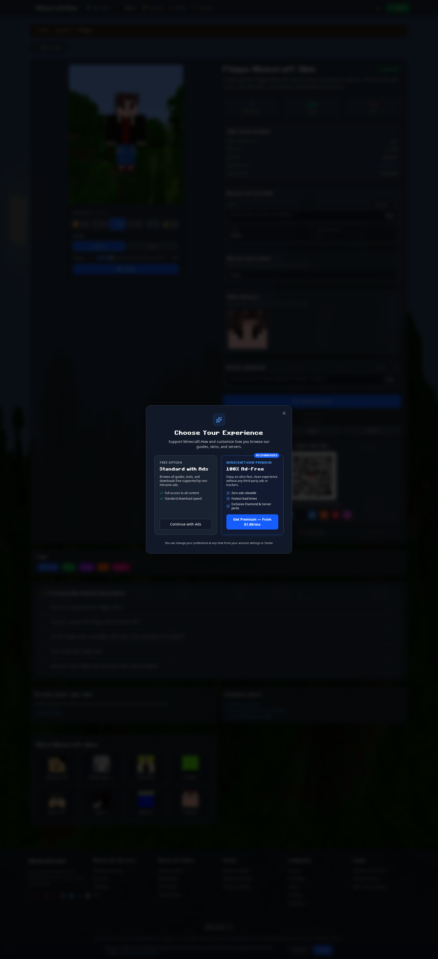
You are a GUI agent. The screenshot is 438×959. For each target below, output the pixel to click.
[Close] (284, 413)
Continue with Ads (185, 524)
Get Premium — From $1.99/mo (252, 522)
